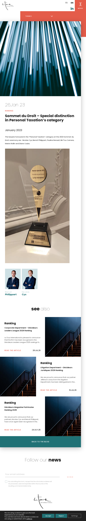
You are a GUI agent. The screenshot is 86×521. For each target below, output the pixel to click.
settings (29, 519)
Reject (61, 516)
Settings (74, 516)
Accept (48, 516)
